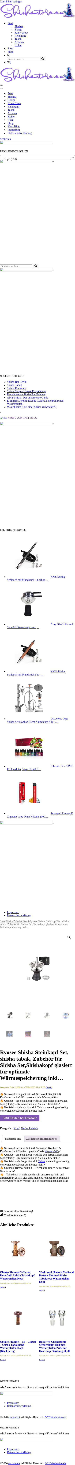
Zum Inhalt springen (11, 1)
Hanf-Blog (14, 126)
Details (49, 1087)
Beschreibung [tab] (13, 1138)
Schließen (5, 138)
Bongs (18, 29)
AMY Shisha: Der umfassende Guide (27, 397)
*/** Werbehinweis (55, 1417)
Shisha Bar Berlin (17, 381)
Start (10, 93)
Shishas (19, 26)
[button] (69, 937)
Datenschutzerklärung (20, 133)
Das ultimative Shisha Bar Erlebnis (26, 394)
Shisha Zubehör (14, 921)
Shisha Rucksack (16, 388)
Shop (10, 51)
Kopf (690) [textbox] (36, 159)
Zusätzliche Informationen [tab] (41, 1138)
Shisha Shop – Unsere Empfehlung (26, 391)
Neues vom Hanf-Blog (22, 418)
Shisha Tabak (14, 385)
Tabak (18, 38)
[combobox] (37, 157)
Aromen (19, 42)
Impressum (14, 129)
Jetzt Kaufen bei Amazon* (20, 1118)
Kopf (26, 921)
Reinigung (20, 35)
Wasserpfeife (52, 1151)
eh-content (14, 1417)
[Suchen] (42, 59)
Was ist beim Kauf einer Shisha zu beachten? (31, 406)
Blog (10, 48)
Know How (21, 32)
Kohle (18, 45)
